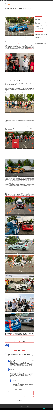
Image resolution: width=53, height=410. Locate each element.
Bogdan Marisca (7, 337)
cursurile (30, 48)
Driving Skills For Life (18, 337)
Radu (36, 41)
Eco (13, 8)
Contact (1, 0)
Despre (4, 0)
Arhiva (6, 0)
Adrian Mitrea (12, 360)
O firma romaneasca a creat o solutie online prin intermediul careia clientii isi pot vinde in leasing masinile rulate (41, 34)
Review (8, 8)
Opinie (11, 8)
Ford (24, 337)
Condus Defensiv (12, 337)
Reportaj (20, 8)
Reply (33, 360)
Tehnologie (24, 8)
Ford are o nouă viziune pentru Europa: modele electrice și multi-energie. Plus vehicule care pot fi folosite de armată (41, 26)
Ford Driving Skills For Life (11, 334)
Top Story (16, 8)
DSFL (22, 337)
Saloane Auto (29, 8)
